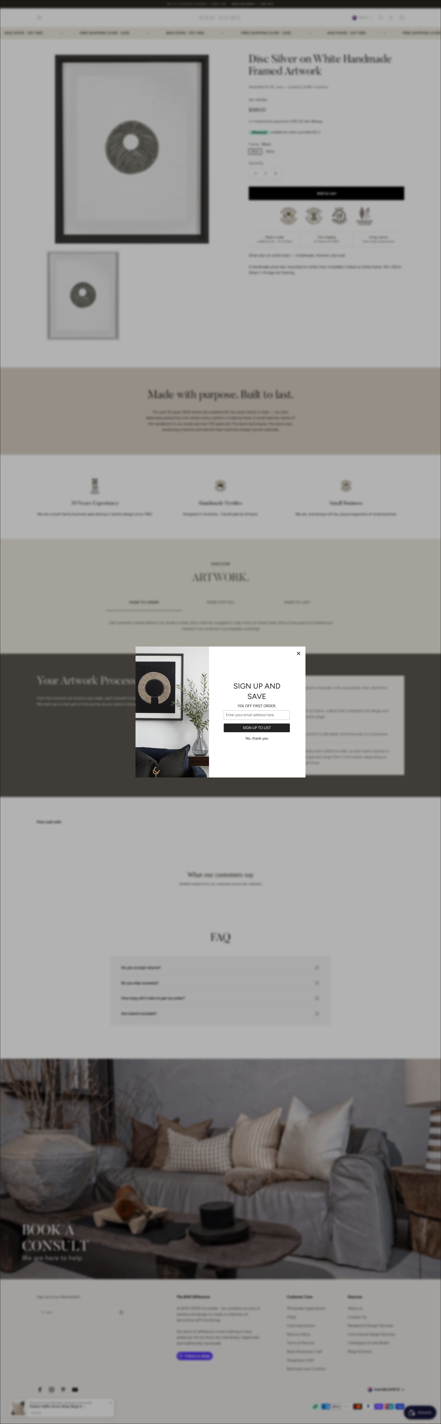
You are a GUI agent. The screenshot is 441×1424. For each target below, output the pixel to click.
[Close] (298, 653)
